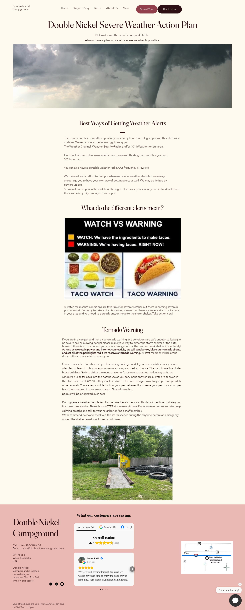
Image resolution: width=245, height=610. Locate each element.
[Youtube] (62, 584)
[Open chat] (235, 600)
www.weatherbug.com (131, 155)
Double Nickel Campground (21, 7)
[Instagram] (56, 584)
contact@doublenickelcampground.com (42, 548)
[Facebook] (51, 584)
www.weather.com (105, 155)
